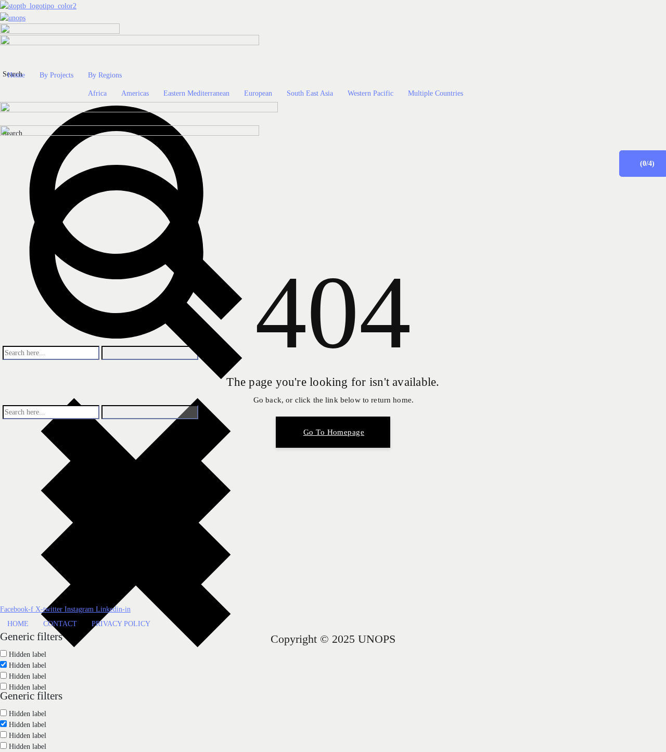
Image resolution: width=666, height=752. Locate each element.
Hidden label (27, 687)
